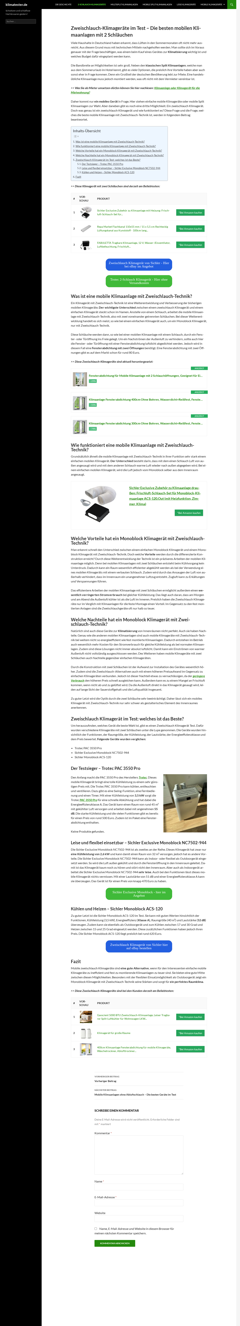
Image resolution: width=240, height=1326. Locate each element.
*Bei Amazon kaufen (190, 212)
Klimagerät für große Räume (113, 1033)
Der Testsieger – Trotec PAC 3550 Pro (102, 163)
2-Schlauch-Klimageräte (92, 4)
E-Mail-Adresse (105, 1197)
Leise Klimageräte (186, 4)
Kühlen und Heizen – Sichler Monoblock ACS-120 (108, 172)
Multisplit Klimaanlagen (124, 4)
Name (99, 1181)
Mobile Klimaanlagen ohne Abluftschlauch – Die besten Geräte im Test (135, 1092)
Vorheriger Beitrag (106, 1079)
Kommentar (103, 1133)
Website (99, 1213)
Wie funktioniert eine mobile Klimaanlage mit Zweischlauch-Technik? (116, 146)
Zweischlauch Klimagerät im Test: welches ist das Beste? (108, 159)
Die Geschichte (63, 4)
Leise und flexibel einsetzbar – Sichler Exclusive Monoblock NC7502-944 (121, 168)
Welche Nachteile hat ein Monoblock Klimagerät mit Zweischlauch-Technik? (120, 155)
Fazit (78, 176)
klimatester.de (16, 4)
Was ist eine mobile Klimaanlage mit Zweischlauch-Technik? (110, 141)
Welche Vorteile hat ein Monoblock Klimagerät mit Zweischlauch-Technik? (119, 150)
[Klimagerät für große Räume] (86, 1033)
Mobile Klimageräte (211, 4)
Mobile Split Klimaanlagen (157, 4)
